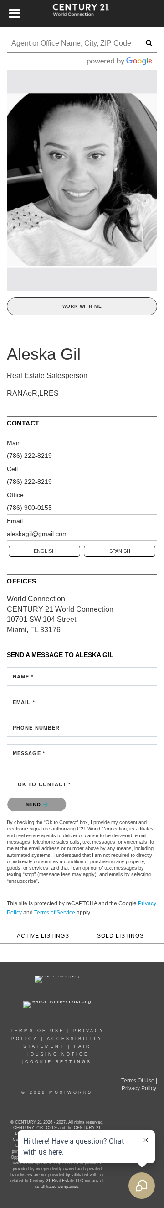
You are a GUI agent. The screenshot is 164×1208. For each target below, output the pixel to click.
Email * (24, 702)
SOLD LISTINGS (120, 936)
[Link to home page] (82, 13)
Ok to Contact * (44, 784)
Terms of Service (54, 912)
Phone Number (36, 727)
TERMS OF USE (37, 1031)
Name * (23, 676)
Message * (29, 753)
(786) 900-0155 (29, 507)
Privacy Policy (139, 1088)
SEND (34, 804)
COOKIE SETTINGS (58, 1062)
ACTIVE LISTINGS (43, 936)
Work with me (82, 306)
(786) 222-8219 (29, 455)
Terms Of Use (137, 1080)
